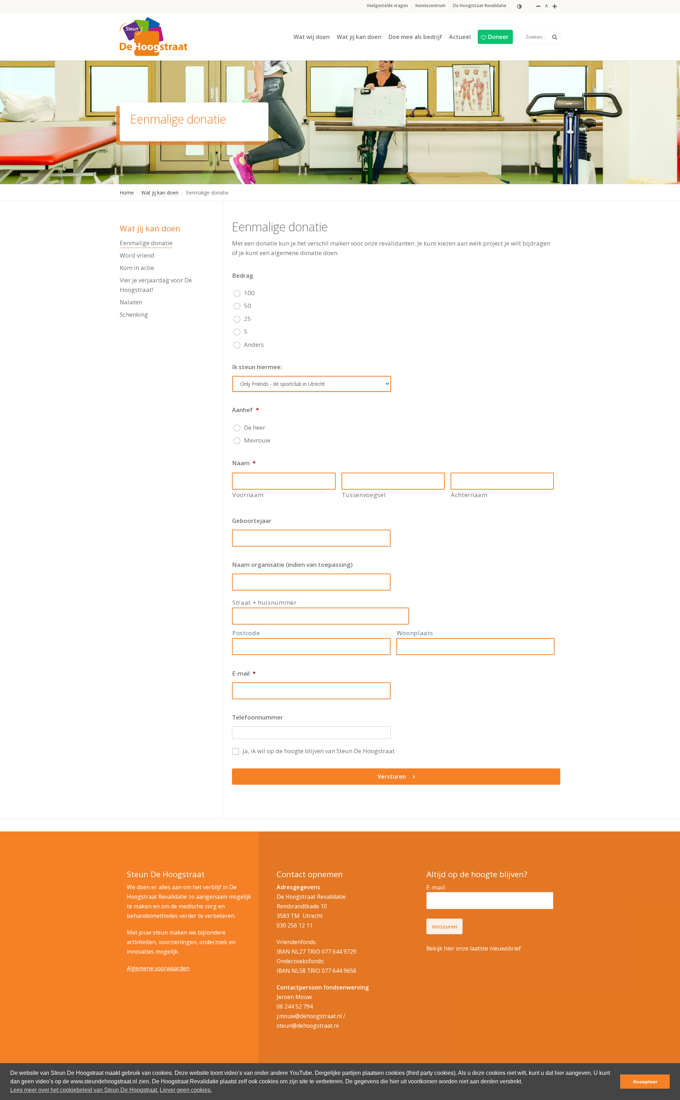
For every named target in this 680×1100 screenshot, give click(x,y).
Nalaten (131, 302)
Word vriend (137, 255)
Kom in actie (137, 268)
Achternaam (469, 495)
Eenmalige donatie (146, 243)
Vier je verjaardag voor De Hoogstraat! (156, 285)
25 (247, 319)
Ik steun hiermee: (257, 367)
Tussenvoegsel (364, 495)
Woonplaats (415, 633)
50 (247, 305)
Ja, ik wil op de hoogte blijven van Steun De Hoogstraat (319, 751)
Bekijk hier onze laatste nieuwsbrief (473, 948)
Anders (254, 344)
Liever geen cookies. (186, 1090)
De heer (254, 427)
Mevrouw (257, 440)
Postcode (246, 633)
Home (127, 192)
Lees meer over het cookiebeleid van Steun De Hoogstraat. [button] (84, 1090)
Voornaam (248, 495)
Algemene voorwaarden (158, 968)
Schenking (134, 314)
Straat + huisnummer (264, 602)
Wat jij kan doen (159, 192)
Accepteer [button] (645, 1081)
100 (249, 293)
